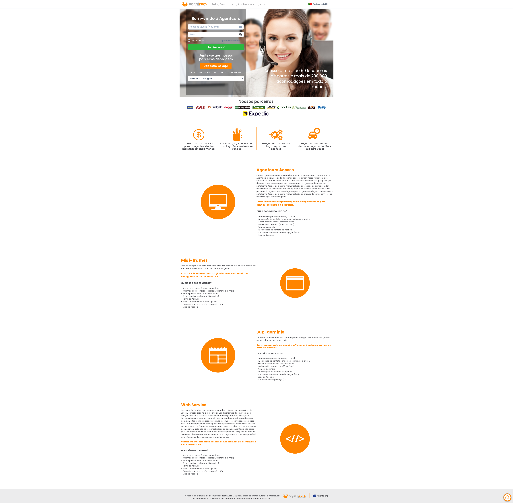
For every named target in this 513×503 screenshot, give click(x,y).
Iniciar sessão (217, 47)
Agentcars (322, 495)
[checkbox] (189, 40)
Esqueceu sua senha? (230, 40)
